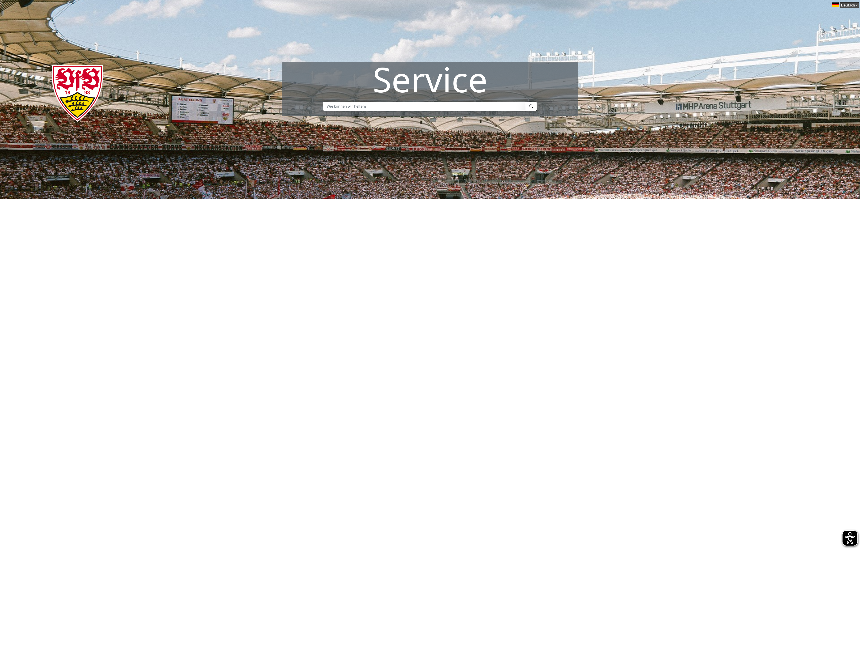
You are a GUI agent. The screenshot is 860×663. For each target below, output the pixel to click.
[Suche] (531, 106)
